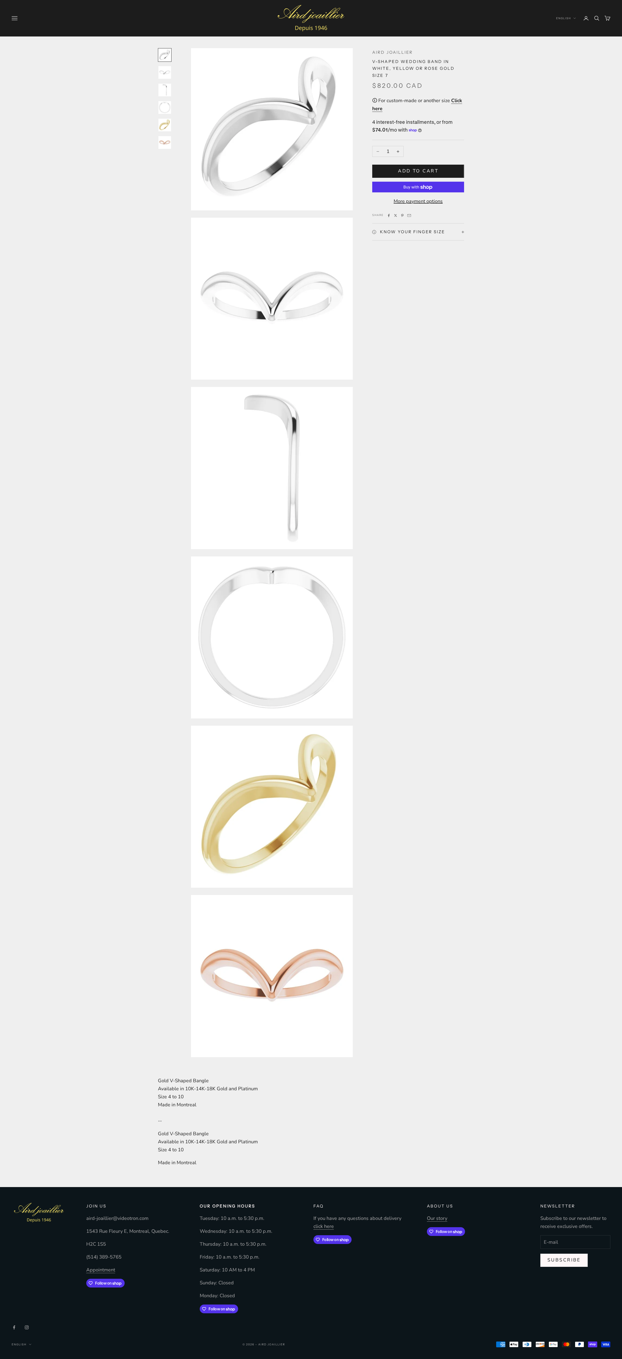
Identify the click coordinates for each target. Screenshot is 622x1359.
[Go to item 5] (165, 125)
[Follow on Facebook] (14, 1327)
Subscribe (564, 1260)
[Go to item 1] (165, 55)
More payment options (418, 201)
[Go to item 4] (165, 107)
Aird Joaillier (392, 52)
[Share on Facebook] (389, 215)
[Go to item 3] (165, 90)
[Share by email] (409, 215)
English (563, 18)
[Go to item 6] (165, 142)
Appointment (100, 1270)
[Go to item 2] (165, 72)
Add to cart (418, 171)
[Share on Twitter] (395, 215)
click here (323, 1226)
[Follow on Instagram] (26, 1327)
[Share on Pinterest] (402, 215)
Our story (437, 1218)
